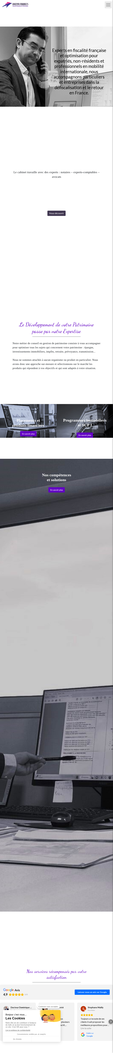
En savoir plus (28, 433)
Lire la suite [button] (86, 1028)
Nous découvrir (56, 213)
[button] (2, 1021)
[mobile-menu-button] (108, 4)
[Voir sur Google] (6, 1009)
